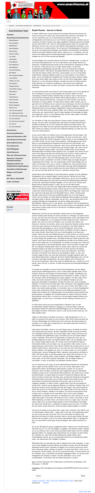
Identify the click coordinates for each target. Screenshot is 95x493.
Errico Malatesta (14, 64)
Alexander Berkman (15, 70)
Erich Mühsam (13, 62)
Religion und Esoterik (14, 172)
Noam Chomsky (13, 102)
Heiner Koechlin (13, 99)
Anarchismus (11, 130)
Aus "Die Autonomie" (15, 126)
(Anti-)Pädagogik (13, 149)
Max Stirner (12, 94)
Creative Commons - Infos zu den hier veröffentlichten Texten (53, 481)
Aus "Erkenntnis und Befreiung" (18, 115)
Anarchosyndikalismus (15, 133)
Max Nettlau (12, 72)
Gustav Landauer (14, 53)
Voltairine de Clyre (14, 80)
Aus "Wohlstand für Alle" (16, 113)
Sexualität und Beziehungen (17, 169)
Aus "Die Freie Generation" (17, 121)
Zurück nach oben (85, 491)
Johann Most (12, 59)
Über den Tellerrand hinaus (16, 155)
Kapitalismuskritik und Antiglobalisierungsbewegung (17, 165)
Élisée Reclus (13, 51)
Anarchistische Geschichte (16, 139)
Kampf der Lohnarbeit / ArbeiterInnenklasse (15, 159)
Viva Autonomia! (13, 146)
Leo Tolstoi (12, 56)
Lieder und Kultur (13, 182)
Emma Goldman (13, 48)
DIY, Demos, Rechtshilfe (15, 178)
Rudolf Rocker (13, 45)
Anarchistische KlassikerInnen (18, 38)
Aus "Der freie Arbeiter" (16, 110)
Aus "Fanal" (12, 124)
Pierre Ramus (13, 83)
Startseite (10, 35)
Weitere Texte (13, 107)
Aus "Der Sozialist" (14, 118)
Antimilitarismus (13, 152)
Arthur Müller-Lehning (15, 89)
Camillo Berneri (13, 97)
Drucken (46, 483)
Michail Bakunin (13, 40)
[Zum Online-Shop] (18, 197)
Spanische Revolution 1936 (16, 136)
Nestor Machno (13, 67)
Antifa (9, 175)
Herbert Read (13, 91)
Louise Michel (13, 78)
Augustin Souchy (14, 86)
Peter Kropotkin (13, 43)
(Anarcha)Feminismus (15, 143)
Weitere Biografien (14, 105)
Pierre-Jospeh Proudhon (16, 75)
